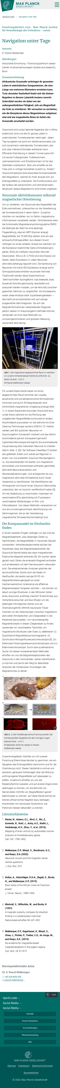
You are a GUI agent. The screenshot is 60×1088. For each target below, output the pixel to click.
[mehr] (21, 379)
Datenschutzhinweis (42, 1065)
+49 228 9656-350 (13, 977)
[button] (55, 366)
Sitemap (11, 1065)
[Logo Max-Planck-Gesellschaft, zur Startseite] (26, 6)
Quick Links (10, 998)
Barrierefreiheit (31, 1072)
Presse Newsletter (30, 1021)
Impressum (24, 1065)
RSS (30, 1042)
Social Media (11, 1003)
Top (53, 994)
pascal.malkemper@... (15, 980)
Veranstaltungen (30, 1028)
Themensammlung (30, 1035)
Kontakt (30, 1014)
